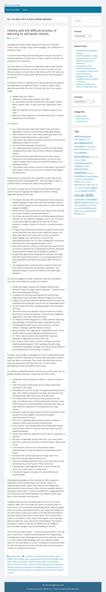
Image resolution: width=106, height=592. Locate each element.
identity (55, 562)
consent (86, 166)
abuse (87, 136)
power (77, 181)
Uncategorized (14, 556)
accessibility (79, 139)
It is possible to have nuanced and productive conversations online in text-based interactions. (87, 70)
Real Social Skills (12, 10)
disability (80, 172)
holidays (88, 176)
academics (29, 556)
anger (85, 149)
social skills (37, 564)
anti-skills (91, 149)
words (83, 214)
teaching (92, 211)
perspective (88, 179)
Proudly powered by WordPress (39, 589)
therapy (77, 213)
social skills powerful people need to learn (86, 205)
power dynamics (86, 182)
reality (30, 564)
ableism (79, 136)
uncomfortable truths (38, 570)
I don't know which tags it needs (39, 562)
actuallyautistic (83, 143)
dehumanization (81, 169)
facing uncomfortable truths (52, 559)
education (90, 173)
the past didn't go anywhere (32, 567)
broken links (94, 157)
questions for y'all (81, 184)
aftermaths (78, 149)
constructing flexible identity (44, 556)
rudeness (77, 191)
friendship (79, 176)
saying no (85, 191)
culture (26, 559)
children (77, 160)
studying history (48, 564)
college (83, 160)
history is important (20, 562)
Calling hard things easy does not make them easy (86, 85)
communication (83, 163)
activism (87, 139)
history (9, 562)
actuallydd (79, 146)
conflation (78, 166)
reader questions (82, 118)
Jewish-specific (81, 116)
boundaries (81, 156)
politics (24, 564)
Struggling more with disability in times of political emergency (87, 79)
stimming (85, 211)
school (92, 190)
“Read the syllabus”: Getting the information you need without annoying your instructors (87, 60)
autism (83, 152)
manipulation (79, 179)
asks (76, 152)
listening (94, 176)
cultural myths (18, 559)
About (25, 10)
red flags (86, 188)
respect (93, 187)
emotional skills (36, 559)
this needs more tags (22, 570)
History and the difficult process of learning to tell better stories (31, 32)
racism (92, 185)
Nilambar (75, 589)
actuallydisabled (91, 147)
